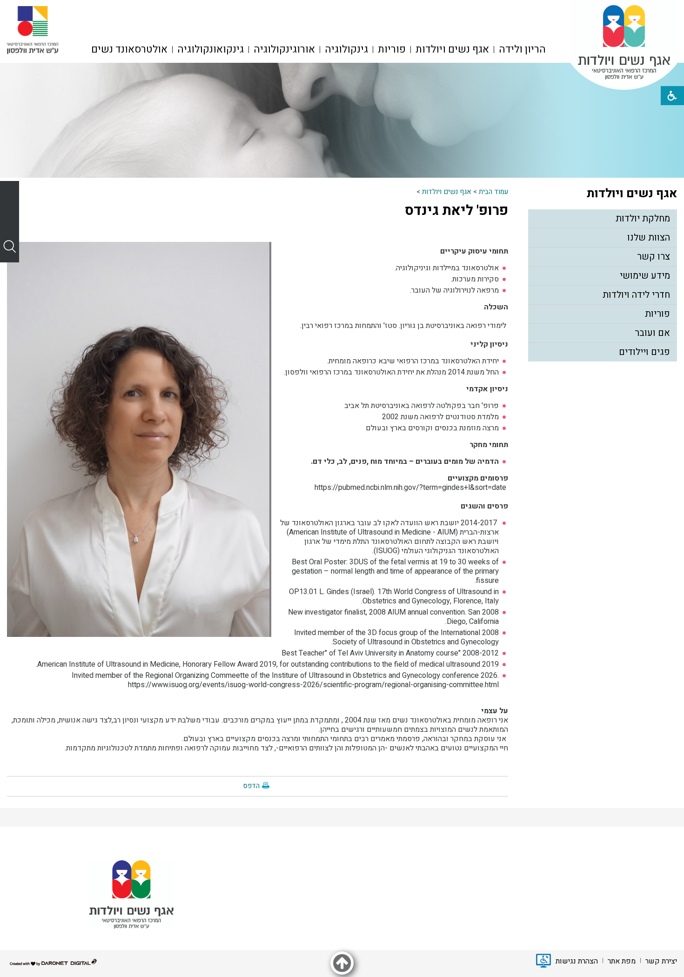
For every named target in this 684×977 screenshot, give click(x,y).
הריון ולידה (522, 49)
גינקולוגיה (346, 49)
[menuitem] (522, 49)
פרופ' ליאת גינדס (456, 211)
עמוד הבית (493, 192)
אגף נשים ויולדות (452, 49)
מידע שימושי (645, 275)
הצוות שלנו (648, 237)
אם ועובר (652, 333)
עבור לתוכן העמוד (342, 9)
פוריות (392, 49)
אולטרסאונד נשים (129, 49)
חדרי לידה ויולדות (636, 294)
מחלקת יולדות (643, 218)
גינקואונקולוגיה (210, 49)
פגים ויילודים (644, 352)
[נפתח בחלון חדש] (32, 30)
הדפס (251, 786)
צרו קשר (653, 256)
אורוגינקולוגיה (284, 49)
